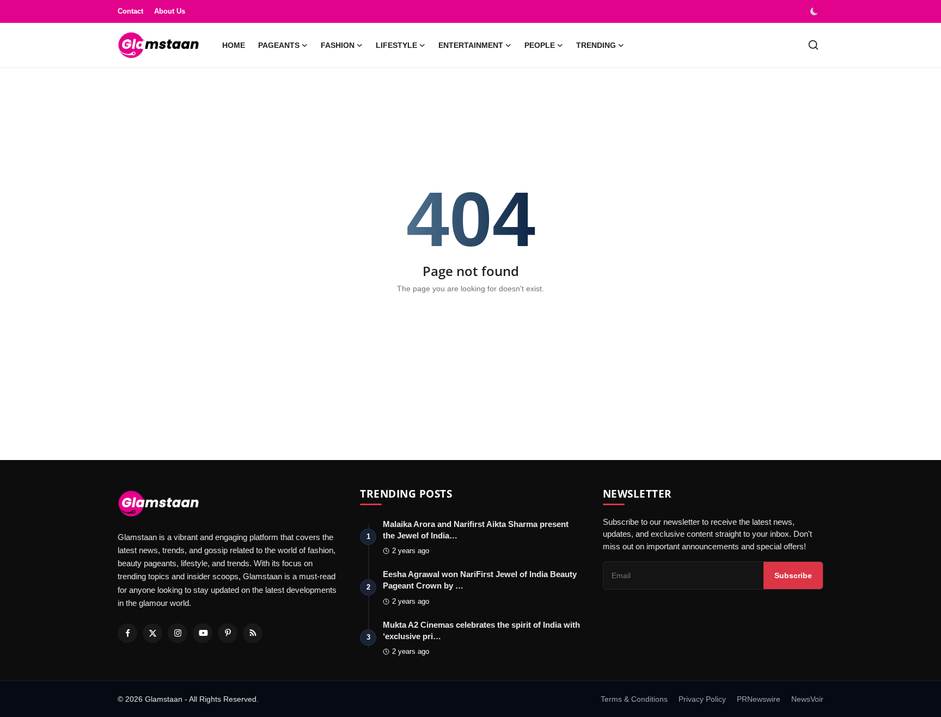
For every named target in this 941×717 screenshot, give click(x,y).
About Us (169, 11)
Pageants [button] (279, 45)
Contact (130, 11)
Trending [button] (596, 45)
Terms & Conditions (634, 699)
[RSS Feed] (252, 633)
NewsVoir (807, 699)
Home (233, 45)
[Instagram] (177, 633)
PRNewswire (758, 699)
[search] (813, 45)
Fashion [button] (338, 45)
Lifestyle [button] (396, 45)
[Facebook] (127, 633)
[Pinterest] (227, 633)
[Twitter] (152, 633)
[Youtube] (202, 633)
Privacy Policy (702, 699)
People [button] (539, 45)
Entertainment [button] (470, 45)
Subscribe (793, 575)
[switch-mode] (815, 11)
